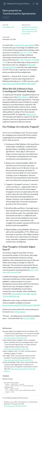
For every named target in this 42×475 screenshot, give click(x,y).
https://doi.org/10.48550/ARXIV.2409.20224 (19, 84)
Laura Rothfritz (8, 27)
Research (6, 17)
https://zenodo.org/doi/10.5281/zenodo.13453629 (21, 305)
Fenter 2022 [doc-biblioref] (33, 270)
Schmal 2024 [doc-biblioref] (15, 272)
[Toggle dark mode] (33, 4)
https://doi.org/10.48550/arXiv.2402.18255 (18, 360)
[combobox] (37, 3)
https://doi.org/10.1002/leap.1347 (15, 338)
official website (19, 312)
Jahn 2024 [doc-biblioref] (6, 272)
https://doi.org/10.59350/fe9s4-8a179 (15, 406)
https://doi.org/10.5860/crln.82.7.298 (16, 349)
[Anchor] (37, 91)
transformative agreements (24, 45)
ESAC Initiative (22, 97)
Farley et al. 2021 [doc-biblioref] (25, 53)
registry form (31, 114)
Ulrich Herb (12, 67)
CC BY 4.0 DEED (29, 318)
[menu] (4, 3)
